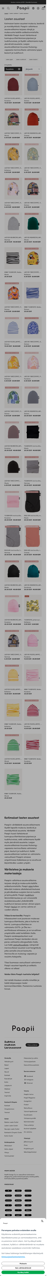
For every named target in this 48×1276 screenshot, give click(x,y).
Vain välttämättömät (23, 1268)
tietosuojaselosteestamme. (13, 1256)
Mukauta (23, 1263)
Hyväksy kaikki (23, 1272)
